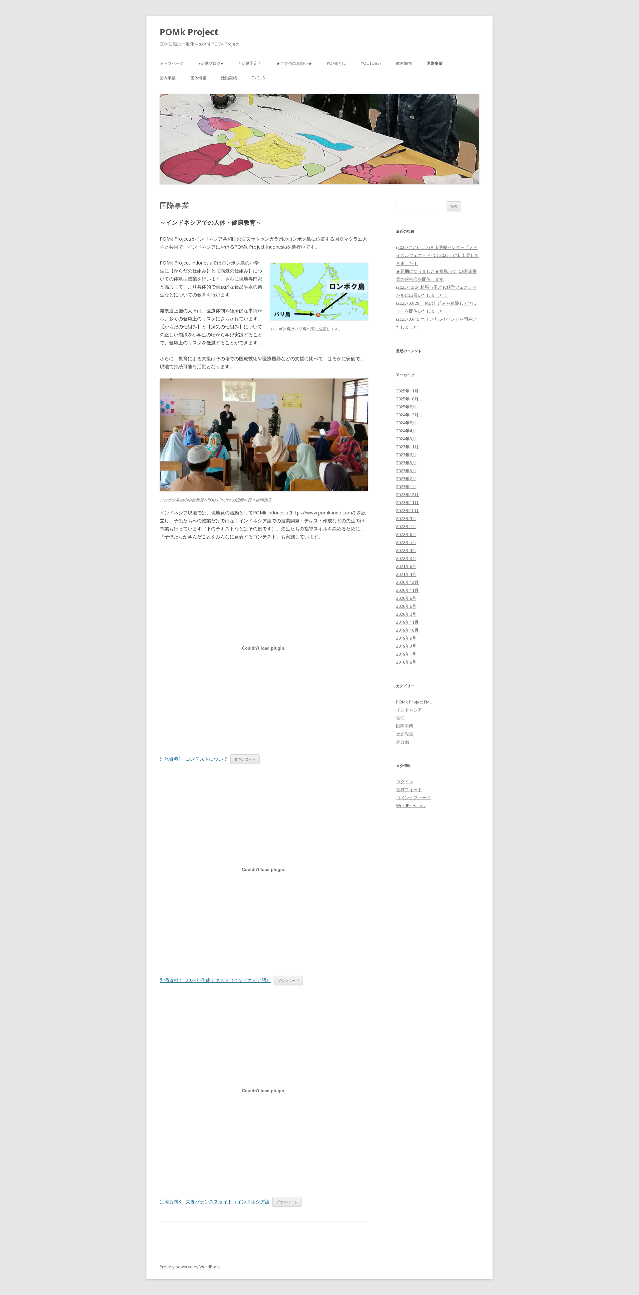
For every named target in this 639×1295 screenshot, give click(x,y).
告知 (400, 718)
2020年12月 (407, 582)
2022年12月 (407, 494)
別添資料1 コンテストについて (194, 759)
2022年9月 (406, 518)
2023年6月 (406, 455)
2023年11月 (407, 447)
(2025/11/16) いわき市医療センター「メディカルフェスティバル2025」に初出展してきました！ (437, 255)
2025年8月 (406, 407)
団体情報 (198, 78)
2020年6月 (406, 606)
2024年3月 (406, 439)
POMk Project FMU (414, 702)
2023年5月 (406, 463)
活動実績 (229, 78)
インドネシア (409, 710)
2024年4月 (406, 431)
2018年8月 (406, 662)
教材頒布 (404, 63)
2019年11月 (407, 622)
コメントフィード (413, 798)
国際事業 (435, 63)
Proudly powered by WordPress (190, 1267)
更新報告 (404, 734)
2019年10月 (407, 630)
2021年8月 (406, 566)
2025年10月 (407, 399)
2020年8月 (406, 598)
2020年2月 (406, 614)
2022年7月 (406, 526)
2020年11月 (407, 590)
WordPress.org (411, 806)
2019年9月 (406, 638)
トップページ (172, 63)
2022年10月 (407, 510)
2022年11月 (407, 502)
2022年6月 (406, 534)
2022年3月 (406, 558)
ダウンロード (245, 759)
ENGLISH (260, 78)
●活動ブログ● (210, 63)
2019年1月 (406, 654)
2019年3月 (406, 646)
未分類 (402, 742)
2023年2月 (406, 479)
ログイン (404, 782)
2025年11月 (407, 391)
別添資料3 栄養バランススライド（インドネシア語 (215, 1201)
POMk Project (189, 32)
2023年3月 (406, 471)
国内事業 (168, 78)
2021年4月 (406, 574)
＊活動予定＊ (250, 63)
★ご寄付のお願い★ (294, 63)
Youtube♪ (371, 63)
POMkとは (336, 63)
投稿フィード (409, 790)
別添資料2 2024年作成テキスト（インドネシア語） (215, 980)
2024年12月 (407, 415)
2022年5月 (406, 542)
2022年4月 (406, 550)
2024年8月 (406, 423)
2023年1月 (406, 486)
